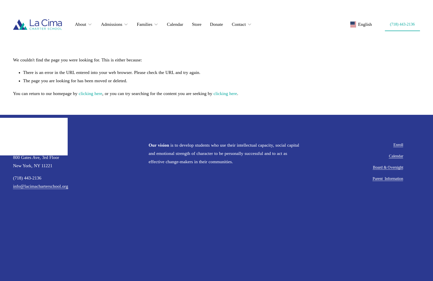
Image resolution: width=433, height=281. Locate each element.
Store (196, 24)
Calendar (175, 24)
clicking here (90, 93)
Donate (216, 24)
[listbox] (361, 24)
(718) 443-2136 (402, 24)
